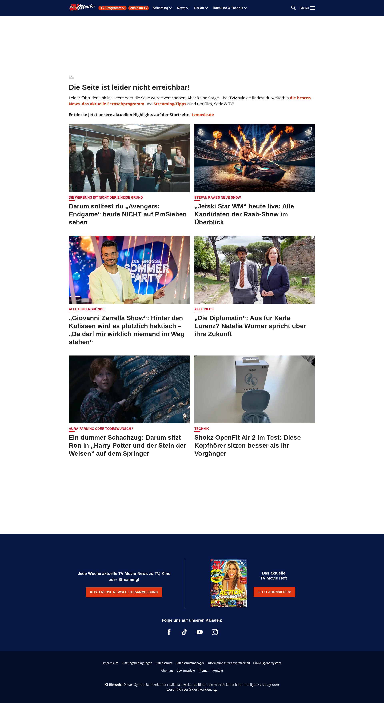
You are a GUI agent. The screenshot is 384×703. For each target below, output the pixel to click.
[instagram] (215, 632)
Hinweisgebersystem (267, 663)
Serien (199, 8)
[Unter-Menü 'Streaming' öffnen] (170, 8)
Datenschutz (163, 663)
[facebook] (169, 632)
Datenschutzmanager (189, 663)
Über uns (167, 670)
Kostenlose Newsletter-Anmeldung (124, 592)
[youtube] (200, 632)
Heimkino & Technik (228, 8)
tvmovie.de (203, 114)
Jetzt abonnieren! (274, 592)
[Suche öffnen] (293, 8)
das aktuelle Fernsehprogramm (112, 104)
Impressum (110, 663)
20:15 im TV (139, 8)
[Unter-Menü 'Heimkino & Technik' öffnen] (245, 8)
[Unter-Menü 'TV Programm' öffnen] (123, 8)
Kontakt (217, 670)
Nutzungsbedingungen (136, 663)
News (181, 8)
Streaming (160, 8)
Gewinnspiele (186, 670)
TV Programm (110, 8)
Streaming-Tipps (170, 104)
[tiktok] (184, 632)
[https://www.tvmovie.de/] (82, 7)
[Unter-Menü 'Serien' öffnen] (206, 8)
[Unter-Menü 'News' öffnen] (187, 8)
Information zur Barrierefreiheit (228, 663)
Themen (203, 670)
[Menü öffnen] (312, 8)
